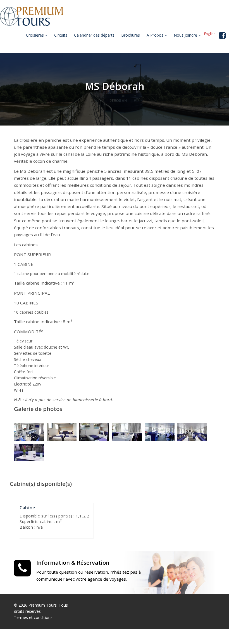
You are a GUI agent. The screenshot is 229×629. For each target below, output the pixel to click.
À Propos (155, 35)
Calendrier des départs (94, 35)
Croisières (35, 35)
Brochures (130, 35)
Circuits (60, 35)
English (210, 33)
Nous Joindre (186, 35)
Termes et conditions (33, 617)
